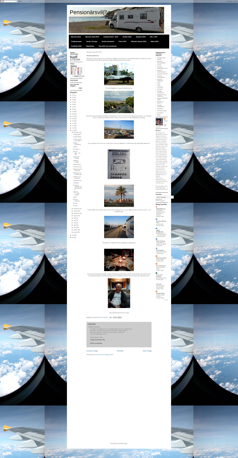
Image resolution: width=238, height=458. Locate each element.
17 (73, 116)
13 (73, 125)
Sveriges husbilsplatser (161, 106)
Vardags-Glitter (160, 293)
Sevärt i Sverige (91, 41)
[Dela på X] (117, 317)
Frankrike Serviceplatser (161, 76)
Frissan (75, 205)
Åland (158, 115)
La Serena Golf (77, 180)
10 (73, 235)
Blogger (125, 443)
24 (73, 99)
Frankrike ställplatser (160, 80)
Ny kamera (76, 149)
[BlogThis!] (115, 317)
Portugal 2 (160, 89)
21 (73, 107)
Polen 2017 (122, 41)
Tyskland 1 (160, 108)
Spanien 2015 (140, 37)
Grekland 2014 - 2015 (110, 37)
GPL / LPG (153, 37)
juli (74, 218)
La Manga (75, 183)
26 (73, 95)
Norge (158, 85)
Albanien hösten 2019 (138, 41)
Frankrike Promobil (162, 74)
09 (73, 237)
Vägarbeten (90, 46)
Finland (159, 65)
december (76, 132)
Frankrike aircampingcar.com (162, 67)
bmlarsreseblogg (161, 221)
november (76, 208)
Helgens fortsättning (77, 143)
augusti (76, 215)
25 (73, 97)
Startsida (120, 351)
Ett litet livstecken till (161, 278)
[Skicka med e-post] (114, 317)
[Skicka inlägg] (110, 317)
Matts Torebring (160, 241)
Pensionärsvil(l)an (92, 12)
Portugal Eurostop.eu (160, 92)
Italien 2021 (155, 41)
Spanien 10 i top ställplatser (161, 95)
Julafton (75, 146)
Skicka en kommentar (96, 343)
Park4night (160, 87)
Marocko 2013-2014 (92, 37)
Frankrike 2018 (76, 46)
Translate (161, 201)
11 (73, 130)
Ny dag (75, 203)
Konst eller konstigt (159, 275)
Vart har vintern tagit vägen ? (77, 140)
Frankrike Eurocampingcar (161, 71)
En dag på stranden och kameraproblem (77, 187)
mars (75, 227)
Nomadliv (159, 284)
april (75, 225)
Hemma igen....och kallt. (76, 153)
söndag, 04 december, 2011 (97, 339)
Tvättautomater (76, 41)
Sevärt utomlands (108, 41)
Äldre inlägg (147, 351)
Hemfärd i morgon (76, 161)
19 (73, 111)
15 (73, 121)
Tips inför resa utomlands (108, 46)
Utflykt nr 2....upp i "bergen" (76, 193)
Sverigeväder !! (77, 134)
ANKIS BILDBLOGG (159, 231)
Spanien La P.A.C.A (160, 102)
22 (73, 104)
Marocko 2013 (76, 37)
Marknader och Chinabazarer (77, 173)
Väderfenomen (77, 164)
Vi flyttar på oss (77, 166)
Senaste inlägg (92, 351)
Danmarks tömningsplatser (161, 62)
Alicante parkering (76, 200)
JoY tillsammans (161, 265)
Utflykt (75, 197)
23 (73, 102)
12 (73, 128)
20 (73, 109)
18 (73, 114)
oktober (76, 211)
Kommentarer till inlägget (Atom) (104, 354)
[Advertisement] (85, 372)
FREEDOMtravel (160, 209)
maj (75, 222)
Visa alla (166, 300)
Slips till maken (160, 259)
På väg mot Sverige (76, 157)
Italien (158, 83)
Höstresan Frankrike (161, 251)
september (77, 213)
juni (75, 220)
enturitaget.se (160, 250)
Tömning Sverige (161, 110)
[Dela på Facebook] (119, 317)
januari (76, 232)
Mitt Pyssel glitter (161, 258)
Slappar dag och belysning (77, 169)
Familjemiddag (77, 137)
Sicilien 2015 (127, 37)
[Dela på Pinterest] (121, 317)
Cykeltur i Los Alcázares (77, 177)
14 (73, 123)
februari (76, 230)
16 (73, 118)
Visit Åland (160, 113)
